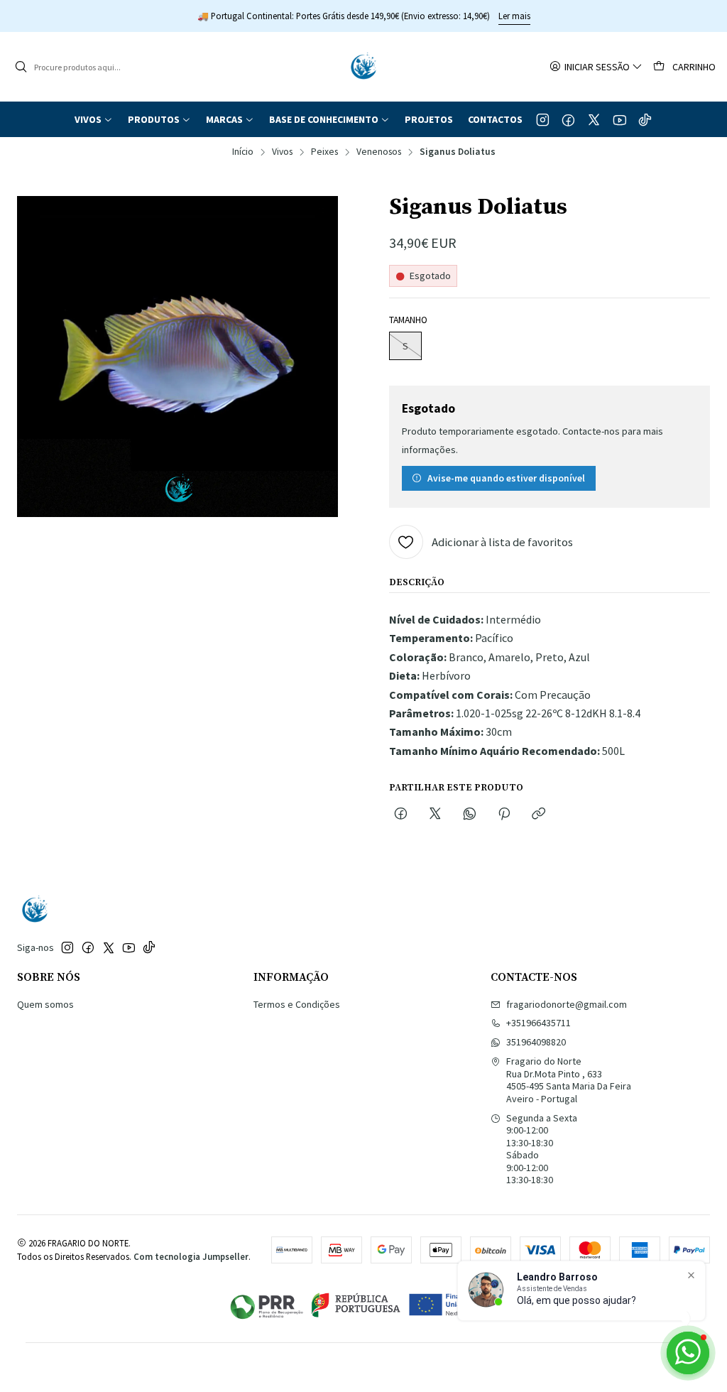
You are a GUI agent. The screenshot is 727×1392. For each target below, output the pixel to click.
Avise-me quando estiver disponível (506, 478)
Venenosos (378, 152)
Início (242, 152)
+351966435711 (538, 1022)
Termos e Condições (296, 1004)
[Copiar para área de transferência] (538, 814)
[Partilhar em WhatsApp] (469, 814)
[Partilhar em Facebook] (400, 814)
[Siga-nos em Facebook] (568, 119)
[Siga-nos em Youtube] (619, 119)
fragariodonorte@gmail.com (566, 1004)
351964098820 (536, 1041)
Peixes (324, 152)
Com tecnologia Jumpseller (190, 1256)
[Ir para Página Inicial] (363, 67)
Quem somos (45, 1004)
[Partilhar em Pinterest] (504, 814)
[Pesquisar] (21, 67)
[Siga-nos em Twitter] (593, 119)
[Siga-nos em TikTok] (645, 119)
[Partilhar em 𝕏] (435, 814)
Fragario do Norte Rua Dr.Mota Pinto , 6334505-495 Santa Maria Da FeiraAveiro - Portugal (568, 1080)
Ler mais (514, 15)
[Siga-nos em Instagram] (542, 119)
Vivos (282, 152)
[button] (94, 119)
